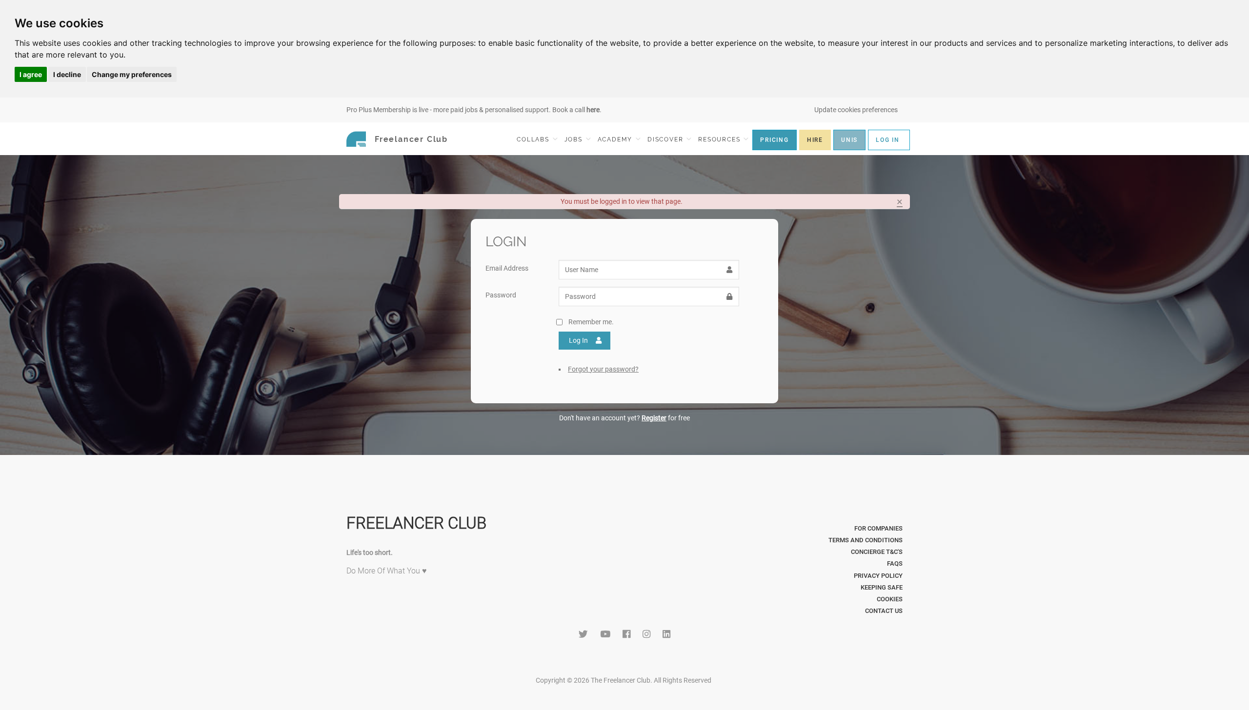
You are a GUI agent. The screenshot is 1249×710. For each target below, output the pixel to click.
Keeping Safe (882, 587)
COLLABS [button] (534, 139)
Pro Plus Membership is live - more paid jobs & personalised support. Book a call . (474, 110)
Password (500, 295)
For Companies (878, 528)
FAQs (895, 563)
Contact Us (884, 610)
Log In (578, 340)
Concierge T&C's (877, 551)
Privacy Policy (878, 575)
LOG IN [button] (888, 140)
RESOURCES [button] (720, 139)
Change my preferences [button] (132, 74)
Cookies (890, 599)
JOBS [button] (574, 139)
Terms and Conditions (865, 540)
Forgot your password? (603, 369)
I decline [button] (67, 74)
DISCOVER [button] (666, 139)
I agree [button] (31, 74)
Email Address (506, 268)
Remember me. (591, 322)
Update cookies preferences (856, 110)
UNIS (849, 140)
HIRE (815, 140)
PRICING (774, 140)
